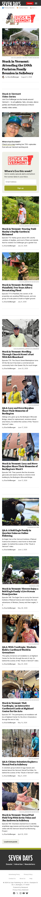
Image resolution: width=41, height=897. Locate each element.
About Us (22, 878)
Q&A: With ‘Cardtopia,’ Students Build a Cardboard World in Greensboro (19, 649)
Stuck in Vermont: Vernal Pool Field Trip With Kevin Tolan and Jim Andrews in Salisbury (19, 817)
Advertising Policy (14, 874)
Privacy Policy (28, 874)
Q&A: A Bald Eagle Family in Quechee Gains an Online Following (16, 533)
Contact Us (12, 878)
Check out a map (8, 144)
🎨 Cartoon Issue (22, 8)
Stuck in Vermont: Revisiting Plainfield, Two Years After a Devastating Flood (17, 287)
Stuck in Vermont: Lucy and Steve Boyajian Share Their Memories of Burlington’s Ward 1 (20, 466)
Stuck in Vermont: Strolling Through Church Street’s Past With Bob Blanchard (18, 354)
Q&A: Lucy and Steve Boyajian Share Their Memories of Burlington (18, 410)
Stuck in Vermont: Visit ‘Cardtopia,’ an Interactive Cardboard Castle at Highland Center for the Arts (18, 707)
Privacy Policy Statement (20, 890)
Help (30, 878)
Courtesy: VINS (34, 585)
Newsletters (30, 864)
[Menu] (36, 3)
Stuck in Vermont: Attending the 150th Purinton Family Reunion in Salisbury (17, 67)
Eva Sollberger (13, 77)
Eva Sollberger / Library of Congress (26, 348)
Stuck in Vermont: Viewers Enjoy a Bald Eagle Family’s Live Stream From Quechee (20, 591)
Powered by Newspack (20, 887)
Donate (29, 3)
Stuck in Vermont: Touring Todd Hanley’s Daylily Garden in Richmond (19, 231)
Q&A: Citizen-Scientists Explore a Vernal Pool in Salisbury (20, 763)
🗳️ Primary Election (8, 8)
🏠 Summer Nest (35, 8)
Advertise (18, 864)
